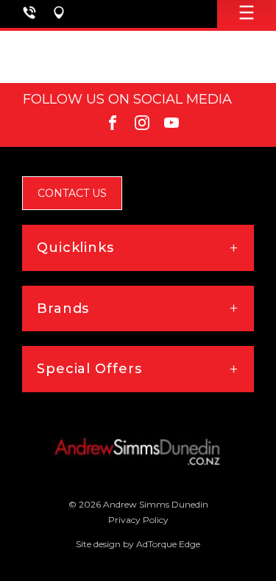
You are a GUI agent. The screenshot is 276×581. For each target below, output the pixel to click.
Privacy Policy (138, 519)
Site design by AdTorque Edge (138, 543)
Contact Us (72, 193)
